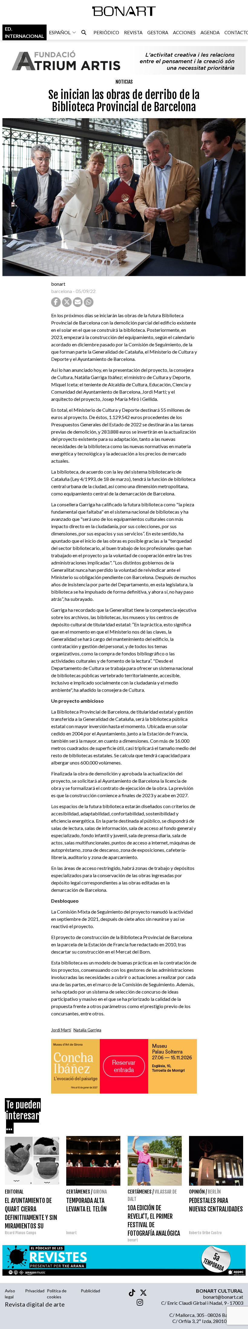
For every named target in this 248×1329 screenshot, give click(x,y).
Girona (100, 1192)
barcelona (61, 291)
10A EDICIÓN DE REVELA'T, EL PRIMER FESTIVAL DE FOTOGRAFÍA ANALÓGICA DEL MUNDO (154, 1225)
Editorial (14, 1192)
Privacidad (34, 1290)
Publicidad (90, 1290)
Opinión (197, 1192)
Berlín (214, 1192)
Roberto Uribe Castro (205, 1233)
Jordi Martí (61, 1029)
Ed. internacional (24, 32)
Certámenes (78, 1192)
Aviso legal (10, 1293)
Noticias (124, 82)
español (59, 32)
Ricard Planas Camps (20, 1233)
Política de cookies (57, 1293)
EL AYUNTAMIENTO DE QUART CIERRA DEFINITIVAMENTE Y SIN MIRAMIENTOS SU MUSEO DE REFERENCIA (31, 1217)
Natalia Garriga (87, 1029)
